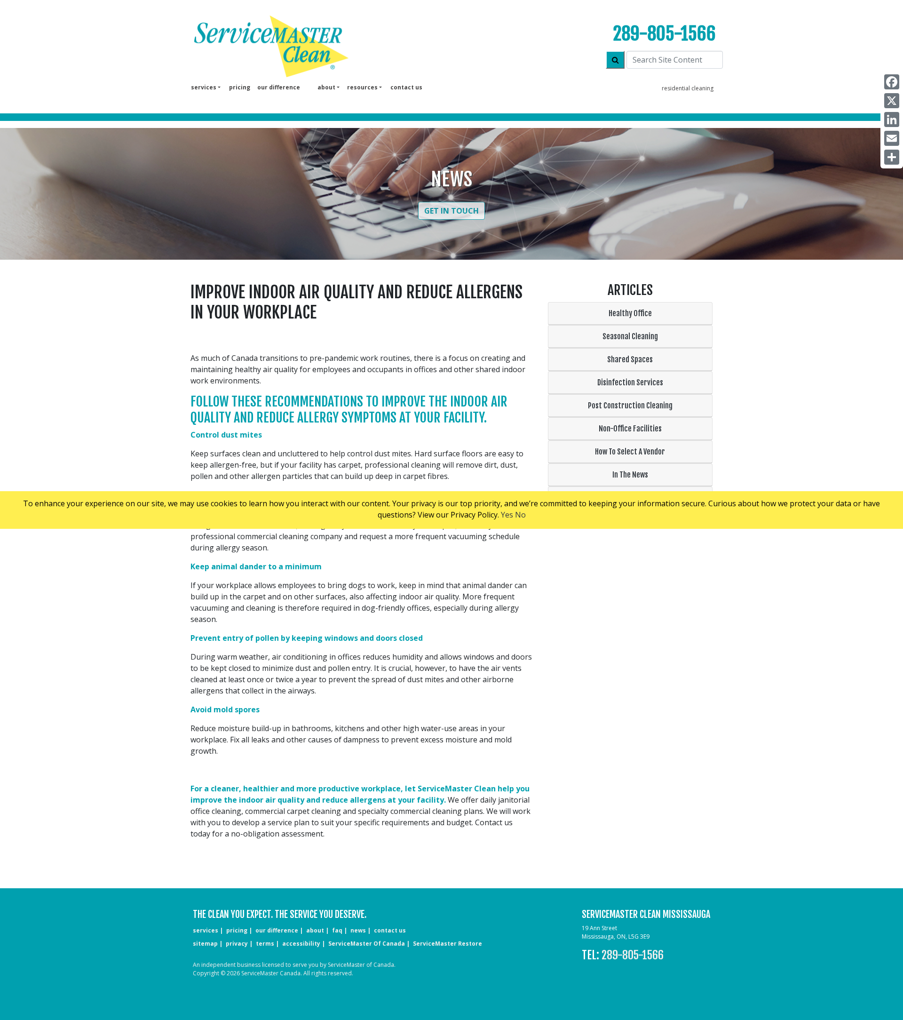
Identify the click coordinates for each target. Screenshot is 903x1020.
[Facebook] (891, 81)
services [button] (203, 87)
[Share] (891, 157)
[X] (891, 100)
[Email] (891, 138)
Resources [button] (362, 87)
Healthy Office (630, 313)
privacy (237, 944)
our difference (278, 87)
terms (265, 944)
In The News (630, 474)
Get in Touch (451, 211)
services (205, 930)
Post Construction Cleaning (630, 405)
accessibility (301, 944)
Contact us (406, 87)
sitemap (205, 944)
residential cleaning (687, 88)
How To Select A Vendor (630, 451)
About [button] (326, 87)
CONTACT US (390, 930)
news (358, 930)
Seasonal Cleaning (630, 336)
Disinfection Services (630, 382)
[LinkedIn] (891, 119)
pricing (239, 87)
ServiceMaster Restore (447, 944)
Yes (507, 515)
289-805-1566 (664, 34)
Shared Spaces (630, 359)
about (315, 930)
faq (337, 930)
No (520, 515)
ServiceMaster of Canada (366, 944)
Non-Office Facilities (630, 428)
